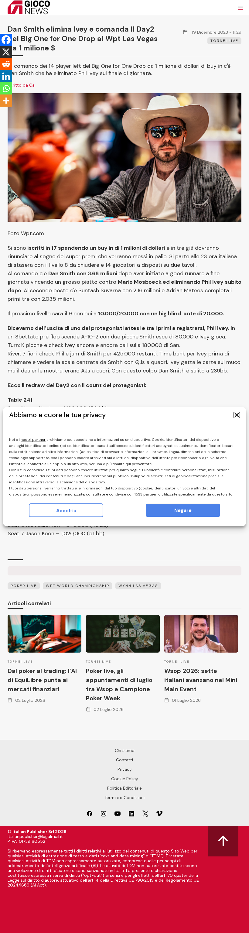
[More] (6, 100)
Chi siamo (125, 750)
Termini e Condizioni (124, 797)
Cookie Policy (124, 778)
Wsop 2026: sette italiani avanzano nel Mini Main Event (200, 680)
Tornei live (224, 40)
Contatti (124, 760)
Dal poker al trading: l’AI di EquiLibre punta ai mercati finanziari (42, 680)
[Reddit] (6, 64)
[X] (6, 52)
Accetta (66, 510)
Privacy (125, 769)
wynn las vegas (138, 585)
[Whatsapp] (6, 88)
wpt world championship (77, 585)
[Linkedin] (6, 76)
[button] (237, 415)
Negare (183, 510)
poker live (24, 585)
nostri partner (33, 439)
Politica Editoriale (124, 788)
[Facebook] (6, 40)
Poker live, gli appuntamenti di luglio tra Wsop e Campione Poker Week (119, 684)
